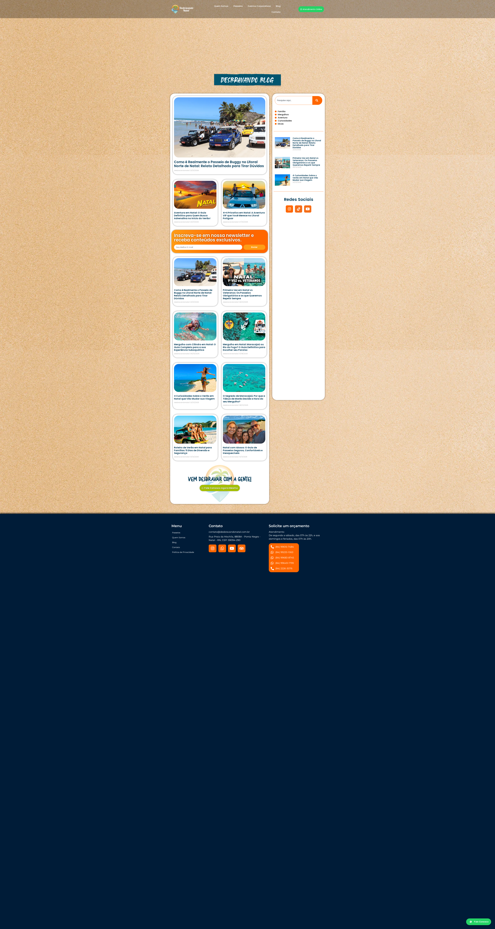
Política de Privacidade (183, 552)
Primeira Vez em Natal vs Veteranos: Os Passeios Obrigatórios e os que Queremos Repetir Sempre (242, 294)
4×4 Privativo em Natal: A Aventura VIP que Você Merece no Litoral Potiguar (244, 215)
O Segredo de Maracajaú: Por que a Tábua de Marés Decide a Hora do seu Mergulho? (244, 398)
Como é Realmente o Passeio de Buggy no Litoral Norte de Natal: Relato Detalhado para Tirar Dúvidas (219, 164)
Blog (278, 6)
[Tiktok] (298, 209)
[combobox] (293, 100)
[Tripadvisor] (241, 548)
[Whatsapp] (222, 548)
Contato (275, 12)
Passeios (238, 6)
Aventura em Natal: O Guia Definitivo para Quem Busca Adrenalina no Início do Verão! (192, 215)
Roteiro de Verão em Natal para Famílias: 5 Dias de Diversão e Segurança (193, 450)
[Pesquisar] (317, 100)
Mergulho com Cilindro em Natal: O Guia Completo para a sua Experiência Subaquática (195, 347)
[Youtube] (307, 209)
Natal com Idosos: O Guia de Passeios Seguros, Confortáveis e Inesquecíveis (243, 450)
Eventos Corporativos (259, 6)
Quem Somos (221, 6)
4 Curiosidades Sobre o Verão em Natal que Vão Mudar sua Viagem (194, 397)
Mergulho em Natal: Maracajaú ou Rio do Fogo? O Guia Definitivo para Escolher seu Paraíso (244, 347)
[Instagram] (289, 209)
